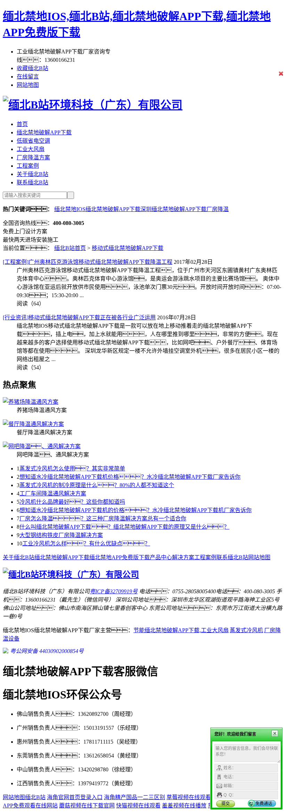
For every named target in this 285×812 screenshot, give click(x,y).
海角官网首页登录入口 (75, 797)
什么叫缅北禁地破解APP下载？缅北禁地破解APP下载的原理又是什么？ (124, 527)
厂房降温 (217, 209)
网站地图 (28, 85)
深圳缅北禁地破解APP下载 (173, 209)
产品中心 (161, 557)
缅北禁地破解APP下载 (44, 132)
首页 (22, 124)
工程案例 (28, 166)
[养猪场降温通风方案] (30, 402)
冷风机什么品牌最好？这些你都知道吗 (72, 502)
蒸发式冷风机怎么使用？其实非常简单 (72, 468)
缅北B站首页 (70, 248)
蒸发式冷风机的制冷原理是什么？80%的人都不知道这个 (96, 485)
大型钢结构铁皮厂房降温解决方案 (61, 535)
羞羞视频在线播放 (184, 806)
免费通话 (263, 803)
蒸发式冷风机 (246, 630)
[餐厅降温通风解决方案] (33, 424)
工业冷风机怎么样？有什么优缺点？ (86, 543)
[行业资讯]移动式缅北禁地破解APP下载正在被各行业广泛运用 (79, 317)
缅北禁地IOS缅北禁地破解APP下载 (97, 209)
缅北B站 (35, 797)
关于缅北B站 (32, 174)
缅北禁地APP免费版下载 (119, 557)
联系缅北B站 (32, 182)
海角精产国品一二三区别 (134, 797)
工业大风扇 (30, 149)
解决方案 (183, 557)
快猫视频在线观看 (138, 806)
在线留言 (28, 76)
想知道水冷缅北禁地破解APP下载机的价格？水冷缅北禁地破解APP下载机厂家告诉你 (135, 510)
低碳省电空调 (33, 141)
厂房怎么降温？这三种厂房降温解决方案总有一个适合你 (102, 518)
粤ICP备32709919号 (114, 591)
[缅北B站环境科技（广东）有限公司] (92, 105)
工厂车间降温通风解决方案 (52, 493)
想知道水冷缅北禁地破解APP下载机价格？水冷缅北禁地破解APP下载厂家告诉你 (130, 477)
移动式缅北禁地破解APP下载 (127, 248)
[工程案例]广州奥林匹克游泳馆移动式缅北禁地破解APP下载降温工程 (87, 262)
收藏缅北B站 (32, 68)
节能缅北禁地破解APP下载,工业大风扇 (181, 630)
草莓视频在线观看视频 (194, 797)
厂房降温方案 (33, 157)
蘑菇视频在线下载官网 (87, 806)
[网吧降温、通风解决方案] (42, 446)
